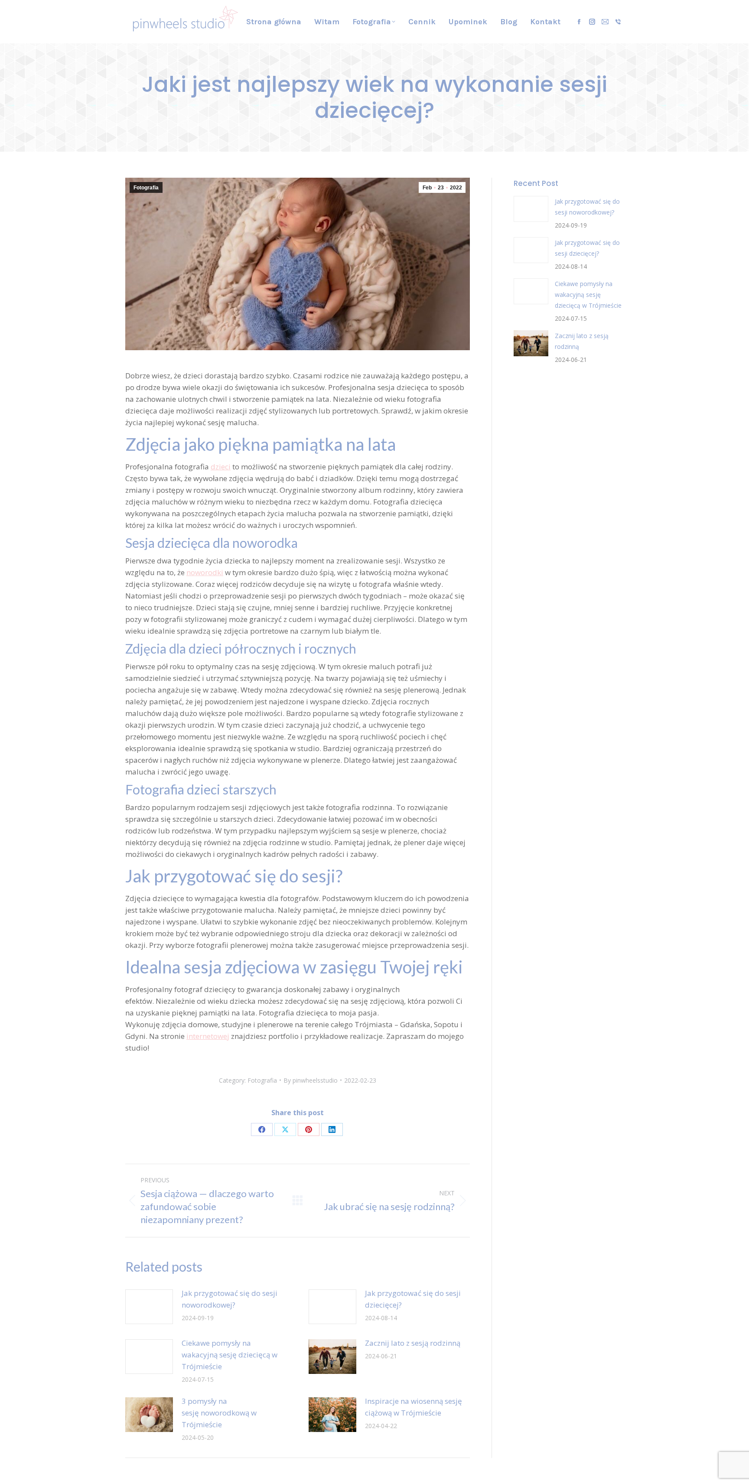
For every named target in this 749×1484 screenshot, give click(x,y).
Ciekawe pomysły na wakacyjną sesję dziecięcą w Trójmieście (229, 1354)
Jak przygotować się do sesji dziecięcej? (413, 1299)
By (310, 1080)
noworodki (204, 572)
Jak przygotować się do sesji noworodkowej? (229, 1299)
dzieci (221, 467)
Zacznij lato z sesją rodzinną (412, 1343)
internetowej (207, 1036)
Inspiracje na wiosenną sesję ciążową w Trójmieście (413, 1407)
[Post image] (149, 1306)
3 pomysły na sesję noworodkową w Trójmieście (219, 1412)
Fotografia (146, 188)
